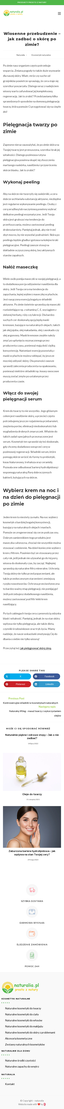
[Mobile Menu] (58, 13)
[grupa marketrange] (45, 1104)
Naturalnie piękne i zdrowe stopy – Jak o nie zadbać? (32, 737)
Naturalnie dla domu (15, 1051)
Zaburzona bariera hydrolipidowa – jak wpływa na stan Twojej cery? (32, 853)
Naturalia (21, 55)
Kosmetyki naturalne (41, 55)
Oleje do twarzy (32, 794)
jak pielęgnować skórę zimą (35, 648)
